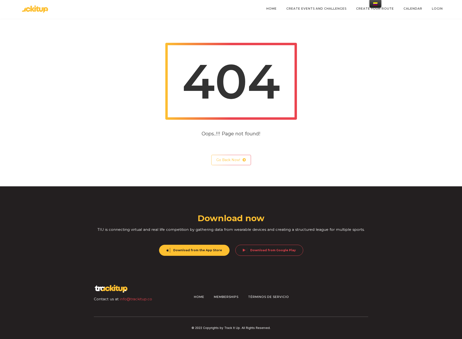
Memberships (226, 297)
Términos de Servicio (268, 297)
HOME (271, 8)
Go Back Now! (228, 160)
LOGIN (437, 8)
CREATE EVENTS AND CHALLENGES (316, 8)
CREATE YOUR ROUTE (375, 8)
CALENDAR (413, 8)
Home (199, 297)
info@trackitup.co (136, 299)
